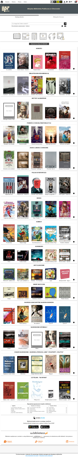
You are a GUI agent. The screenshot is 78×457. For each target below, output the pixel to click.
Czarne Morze (51, 407)
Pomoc (19, 1)
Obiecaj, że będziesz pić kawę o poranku (37, 411)
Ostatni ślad (13, 411)
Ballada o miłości (52, 410)
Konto (25, 1)
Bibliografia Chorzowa (58, 17)
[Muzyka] (52, 39)
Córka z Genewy (52, 408)
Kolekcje (27, 26)
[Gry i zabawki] (61, 39)
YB (58, 1)
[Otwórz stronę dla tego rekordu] (9, 61)
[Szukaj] (65, 23)
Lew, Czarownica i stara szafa (16, 407)
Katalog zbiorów (19, 17)
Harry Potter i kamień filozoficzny (17, 412)
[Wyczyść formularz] (62, 26)
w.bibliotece (38, 436)
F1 (67, 1)
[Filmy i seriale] (43, 39)
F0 (64, 1)
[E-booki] (35, 39)
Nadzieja (12, 410)
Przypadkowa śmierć (52, 411)
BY (61, 1)
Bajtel (31, 412)
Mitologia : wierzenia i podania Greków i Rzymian (19, 408)
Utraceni (50, 412)
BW (55, 1)
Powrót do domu (33, 410)
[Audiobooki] (26, 39)
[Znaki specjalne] (65, 26)
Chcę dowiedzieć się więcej (32, 455)
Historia (13, 1)
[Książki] (17, 39)
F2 (70, 1)
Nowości (7, 1)
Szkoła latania (32, 408)
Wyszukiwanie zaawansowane (18, 26)
